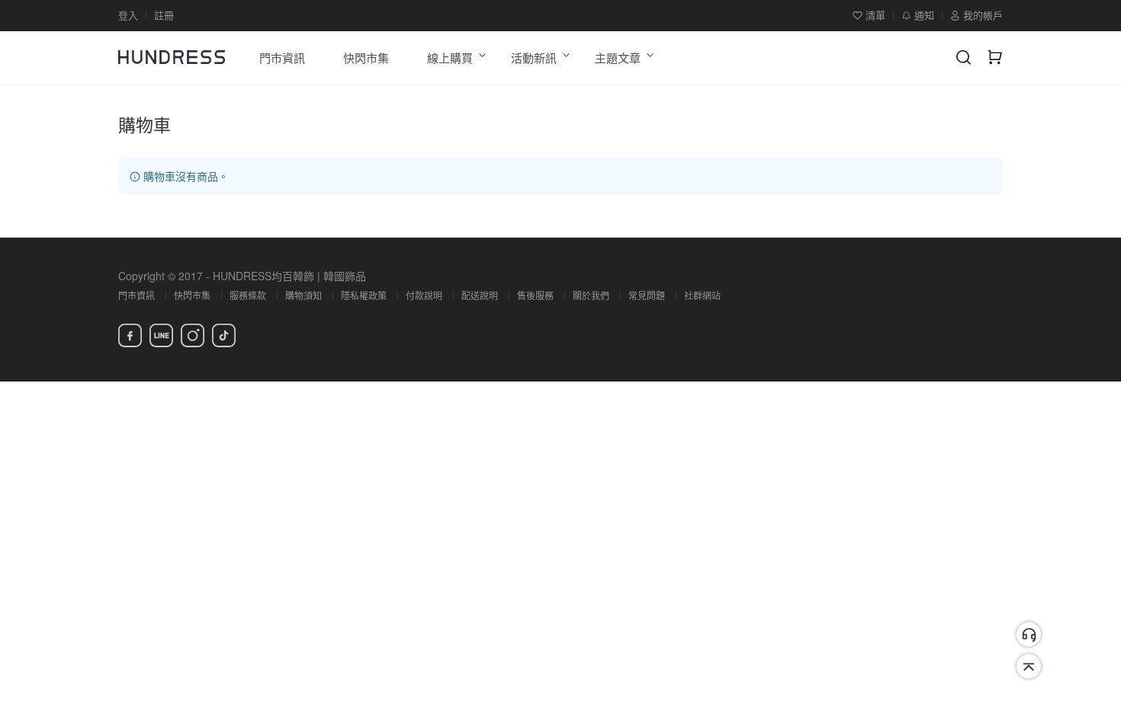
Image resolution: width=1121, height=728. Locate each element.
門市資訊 (136, 295)
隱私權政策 (364, 295)
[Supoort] (1029, 634)
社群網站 (702, 295)
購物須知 (303, 295)
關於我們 (591, 295)
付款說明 (424, 295)
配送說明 (479, 295)
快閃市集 (192, 295)
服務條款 (248, 295)
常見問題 (646, 295)
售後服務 (535, 295)
